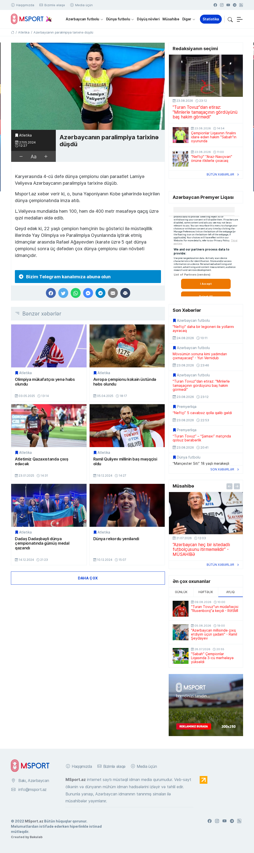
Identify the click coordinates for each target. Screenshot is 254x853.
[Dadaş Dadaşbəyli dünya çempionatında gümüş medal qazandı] (49, 505)
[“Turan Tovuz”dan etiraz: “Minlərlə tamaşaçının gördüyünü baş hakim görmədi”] (206, 76)
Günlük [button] (181, 592)
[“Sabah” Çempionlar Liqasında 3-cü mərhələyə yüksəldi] (181, 656)
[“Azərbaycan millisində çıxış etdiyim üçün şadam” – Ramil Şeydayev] (181, 632)
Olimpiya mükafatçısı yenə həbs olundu (45, 381)
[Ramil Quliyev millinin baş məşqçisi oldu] (127, 425)
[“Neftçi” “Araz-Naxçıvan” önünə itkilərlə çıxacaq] (181, 159)
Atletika (25, 135)
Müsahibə (170, 19)
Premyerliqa (186, 406)
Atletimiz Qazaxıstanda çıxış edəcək (41, 461)
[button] (230, 19)
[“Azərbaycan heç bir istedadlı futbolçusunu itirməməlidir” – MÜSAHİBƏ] (206, 513)
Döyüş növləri (148, 19)
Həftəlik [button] (205, 592)
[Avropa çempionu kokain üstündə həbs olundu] (127, 345)
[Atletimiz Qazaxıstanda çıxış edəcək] (49, 425)
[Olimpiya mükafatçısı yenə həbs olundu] (49, 345)
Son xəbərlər (222, 469)
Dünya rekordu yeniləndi (116, 538)
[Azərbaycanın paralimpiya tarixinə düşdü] (88, 86)
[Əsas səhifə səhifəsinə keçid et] (12, 32)
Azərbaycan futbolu (82, 19)
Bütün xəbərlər (220, 174)
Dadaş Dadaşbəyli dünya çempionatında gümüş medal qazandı (42, 543)
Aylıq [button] (230, 592)
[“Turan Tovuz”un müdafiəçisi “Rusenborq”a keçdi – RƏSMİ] (181, 609)
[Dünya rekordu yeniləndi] (127, 505)
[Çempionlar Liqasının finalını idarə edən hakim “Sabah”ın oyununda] (181, 135)
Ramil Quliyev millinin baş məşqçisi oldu (125, 461)
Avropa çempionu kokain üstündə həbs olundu (125, 381)
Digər (186, 19)
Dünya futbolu (118, 19)
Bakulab (36, 837)
